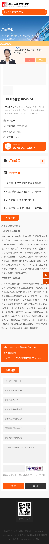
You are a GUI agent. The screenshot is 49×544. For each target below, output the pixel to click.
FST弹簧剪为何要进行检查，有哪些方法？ (24, 208)
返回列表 (12, 353)
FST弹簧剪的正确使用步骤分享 (19, 200)
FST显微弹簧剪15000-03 (27, 347)
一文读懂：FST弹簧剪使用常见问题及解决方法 (24, 183)
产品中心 (27, 36)
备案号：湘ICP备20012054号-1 (26, 539)
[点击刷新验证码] (34, 468)
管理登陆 (28, 531)
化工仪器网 (18, 531)
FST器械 (39, 36)
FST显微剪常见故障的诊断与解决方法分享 (24, 191)
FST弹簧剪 (10, 39)
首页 (17, 36)
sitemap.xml (40, 531)
